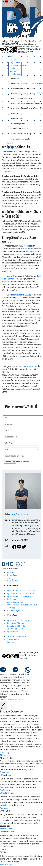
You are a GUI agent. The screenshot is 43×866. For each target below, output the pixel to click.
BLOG (9, 146)
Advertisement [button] (6, 828)
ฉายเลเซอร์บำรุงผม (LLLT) (20, 139)
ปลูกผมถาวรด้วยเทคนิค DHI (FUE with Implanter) (27, 108)
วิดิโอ (13, 68)
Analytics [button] (4, 808)
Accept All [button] (19, 699)
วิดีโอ (8, 578)
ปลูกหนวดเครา (12, 631)
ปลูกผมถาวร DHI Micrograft (18, 620)
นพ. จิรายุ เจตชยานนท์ (20, 514)
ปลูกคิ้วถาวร (15, 113)
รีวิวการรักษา (11, 143)
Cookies (10, 642)
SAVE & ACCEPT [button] (7, 864)
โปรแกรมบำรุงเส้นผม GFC (20, 129)
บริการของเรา (11, 71)
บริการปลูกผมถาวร (30, 366)
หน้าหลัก (9, 56)
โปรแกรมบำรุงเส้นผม (15, 602)
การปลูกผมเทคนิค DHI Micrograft (23, 88)
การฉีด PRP (28, 248)
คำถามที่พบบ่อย (12, 148)
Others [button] (3, 849)
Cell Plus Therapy (15, 628)
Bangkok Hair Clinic (18, 65)
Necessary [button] (4, 752)
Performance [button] (6, 790)
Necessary (6, 755)
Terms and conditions (16, 636)
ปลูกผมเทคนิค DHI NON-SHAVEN (21, 590)
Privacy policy (13, 639)
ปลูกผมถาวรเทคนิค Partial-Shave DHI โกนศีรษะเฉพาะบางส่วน (27, 83)
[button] (8, 1)
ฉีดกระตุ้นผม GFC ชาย (15, 623)
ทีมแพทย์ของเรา (13, 575)
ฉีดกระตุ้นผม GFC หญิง (16, 626)
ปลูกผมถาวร (15, 78)
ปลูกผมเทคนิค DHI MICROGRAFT (21, 593)
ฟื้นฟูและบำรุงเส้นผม (18, 124)
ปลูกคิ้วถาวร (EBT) (17, 118)
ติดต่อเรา (10, 151)
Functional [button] (4, 772)
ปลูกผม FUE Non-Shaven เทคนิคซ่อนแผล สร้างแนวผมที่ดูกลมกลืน (27, 103)
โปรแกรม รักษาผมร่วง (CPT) (21, 134)
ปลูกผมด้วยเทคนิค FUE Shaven (22, 98)
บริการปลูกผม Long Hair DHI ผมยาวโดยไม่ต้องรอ (27, 93)
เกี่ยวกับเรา (10, 59)
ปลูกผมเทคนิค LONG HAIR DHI (20, 596)
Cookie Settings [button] (7, 699)
